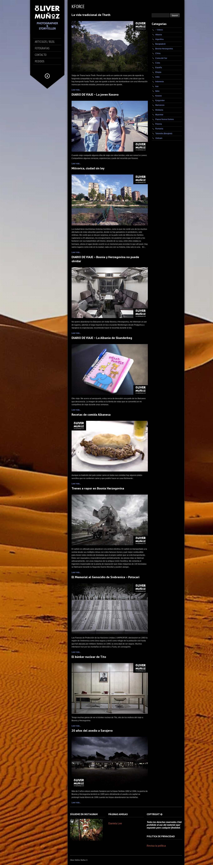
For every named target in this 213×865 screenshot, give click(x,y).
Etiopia (158, 72)
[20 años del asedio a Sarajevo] (110, 762)
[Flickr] (54, 68)
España (158, 67)
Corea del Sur (161, 58)
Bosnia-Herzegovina (164, 49)
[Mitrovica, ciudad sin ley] (110, 200)
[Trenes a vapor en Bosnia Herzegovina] (110, 520)
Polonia (158, 124)
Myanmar (159, 115)
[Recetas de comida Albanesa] (110, 446)
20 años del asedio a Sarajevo (92, 731)
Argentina (159, 39)
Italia (157, 91)
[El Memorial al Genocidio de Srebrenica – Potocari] (110, 608)
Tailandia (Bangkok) (163, 133)
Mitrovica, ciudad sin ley (88, 168)
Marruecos (159, 105)
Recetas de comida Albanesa (91, 415)
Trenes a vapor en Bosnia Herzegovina (98, 488)
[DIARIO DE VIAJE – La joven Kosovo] (110, 126)
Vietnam (158, 138)
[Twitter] (45, 68)
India (157, 77)
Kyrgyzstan (160, 100)
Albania (158, 35)
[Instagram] (49, 68)
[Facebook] (41, 68)
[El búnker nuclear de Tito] (110, 688)
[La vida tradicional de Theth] (110, 46)
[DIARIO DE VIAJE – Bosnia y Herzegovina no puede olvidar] (110, 292)
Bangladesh (160, 44)
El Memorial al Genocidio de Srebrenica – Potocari (105, 577)
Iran (157, 86)
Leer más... (76, 89)
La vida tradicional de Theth (91, 15)
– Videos (159, 30)
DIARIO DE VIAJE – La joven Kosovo (95, 94)
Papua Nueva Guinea (164, 119)
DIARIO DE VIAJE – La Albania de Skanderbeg (102, 338)
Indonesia (159, 81)
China (157, 53)
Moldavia (159, 110)
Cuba (157, 63)
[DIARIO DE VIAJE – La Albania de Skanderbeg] (110, 369)
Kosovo (158, 96)
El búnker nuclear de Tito (89, 657)
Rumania (159, 129)
